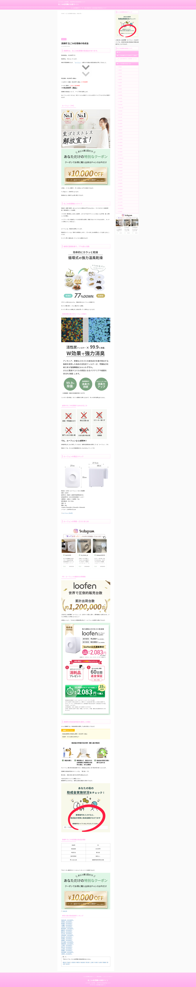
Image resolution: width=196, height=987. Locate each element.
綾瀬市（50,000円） (67, 923)
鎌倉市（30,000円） (67, 930)
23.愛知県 (120, 136)
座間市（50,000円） (67, 922)
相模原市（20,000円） (67, 944)
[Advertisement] (85, 26)
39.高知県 (120, 186)
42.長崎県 (120, 195)
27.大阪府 (120, 148)
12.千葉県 (120, 101)
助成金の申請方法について (100, 8)
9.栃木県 (120, 92)
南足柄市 (83, 962)
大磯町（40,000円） (67, 925)
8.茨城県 (120, 89)
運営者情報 (99, 976)
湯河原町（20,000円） (67, 952)
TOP (119, 52)
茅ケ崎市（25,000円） (67, 942)
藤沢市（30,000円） (67, 932)
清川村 (67, 964)
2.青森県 (120, 70)
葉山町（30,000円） (67, 937)
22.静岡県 (120, 133)
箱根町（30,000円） (67, 940)
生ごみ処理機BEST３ (75, 8)
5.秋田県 (120, 79)
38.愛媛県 (120, 183)
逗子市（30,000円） (67, 933)
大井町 (100, 962)
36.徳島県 (120, 177)
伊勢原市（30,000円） (67, 935)
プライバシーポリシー (107, 976)
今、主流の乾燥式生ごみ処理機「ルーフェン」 (88, 8)
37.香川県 (120, 180)
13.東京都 (120, 104)
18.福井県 (120, 120)
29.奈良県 (120, 155)
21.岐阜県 (120, 129)
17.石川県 (120, 117)
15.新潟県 (120, 111)
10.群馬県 (120, 95)
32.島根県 (120, 164)
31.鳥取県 (120, 161)
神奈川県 (65, 911)
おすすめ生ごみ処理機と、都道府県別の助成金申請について (98, 982)
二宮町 (91, 962)
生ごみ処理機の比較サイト (68, 4)
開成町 (104, 962)
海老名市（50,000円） (67, 920)
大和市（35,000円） (67, 927)
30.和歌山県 (120, 158)
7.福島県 (120, 85)
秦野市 (78, 962)
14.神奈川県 (120, 107)
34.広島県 (120, 170)
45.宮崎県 (120, 205)
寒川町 (87, 962)
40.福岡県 (120, 189)
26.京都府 (120, 145)
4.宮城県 (120, 76)
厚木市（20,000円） (67, 947)
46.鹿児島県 (120, 208)
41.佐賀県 (120, 192)
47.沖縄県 (120, 211)
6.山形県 (120, 82)
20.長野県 (120, 126)
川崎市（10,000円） (67, 954)
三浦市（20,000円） (67, 945)
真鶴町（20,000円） (67, 950)
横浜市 (64, 962)
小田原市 (73, 962)
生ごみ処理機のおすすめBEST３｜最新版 (127, 55)
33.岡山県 (120, 167)
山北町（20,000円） (67, 949)
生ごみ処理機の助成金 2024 (124, 63)
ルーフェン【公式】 (68, 513)
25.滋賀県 (120, 142)
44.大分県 (120, 202)
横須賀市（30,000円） (67, 928)
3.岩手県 (120, 73)
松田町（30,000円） (67, 938)
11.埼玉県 (120, 98)
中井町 (96, 962)
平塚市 (68, 962)
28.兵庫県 (120, 151)
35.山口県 (120, 173)
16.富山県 (120, 114)
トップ (63, 8)
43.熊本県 (120, 199)
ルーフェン (78, 62)
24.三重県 (120, 139)
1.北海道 (120, 67)
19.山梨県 (120, 123)
